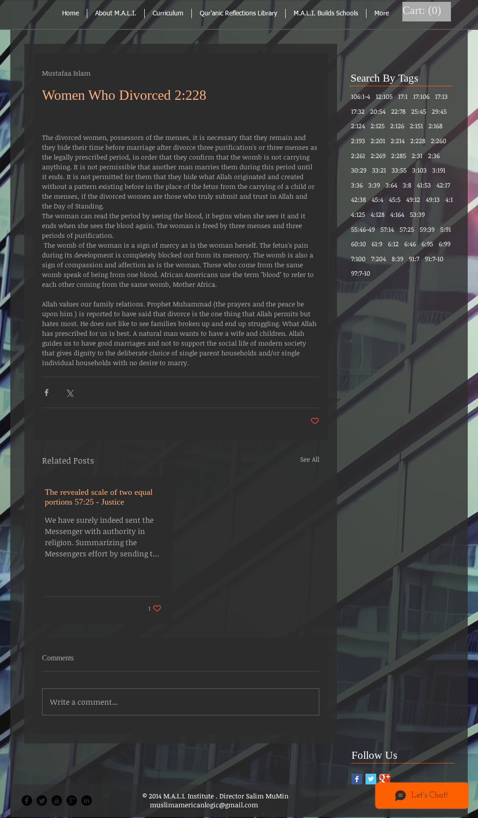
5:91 (445, 229)
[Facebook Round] (26, 800)
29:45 (439, 111)
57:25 (407, 229)
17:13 (441, 96)
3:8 (407, 184)
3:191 (438, 170)
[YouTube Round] (56, 800)
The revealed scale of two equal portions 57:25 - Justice (99, 496)
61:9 (377, 243)
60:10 (358, 243)
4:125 (358, 214)
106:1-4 (360, 96)
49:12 (413, 199)
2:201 (378, 140)
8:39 (397, 258)
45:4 (377, 199)
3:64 (391, 184)
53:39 (417, 214)
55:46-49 (363, 229)
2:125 (378, 125)
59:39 (427, 229)
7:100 (358, 258)
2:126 (397, 125)
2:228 (417, 140)
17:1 (403, 96)
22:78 (398, 111)
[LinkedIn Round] (86, 800)
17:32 (358, 111)
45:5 (395, 199)
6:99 (444, 243)
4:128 (378, 214)
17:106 (421, 96)
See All (309, 459)
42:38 (358, 199)
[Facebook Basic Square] (356, 779)
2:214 (398, 140)
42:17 (443, 184)
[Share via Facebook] (46, 392)
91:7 (414, 258)
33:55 (399, 170)
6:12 (393, 243)
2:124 (358, 125)
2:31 (417, 155)
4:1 (449, 199)
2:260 (438, 140)
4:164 (397, 214)
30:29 (358, 170)
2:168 (436, 125)
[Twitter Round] (41, 800)
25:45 (418, 111)
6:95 (427, 243)
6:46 (410, 243)
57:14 (387, 229)
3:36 (357, 184)
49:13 (433, 199)
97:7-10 (360, 273)
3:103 (419, 170)
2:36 (434, 155)
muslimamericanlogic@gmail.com (204, 804)
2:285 (398, 155)
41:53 (424, 184)
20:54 (378, 111)
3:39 (374, 184)
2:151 (416, 125)
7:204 (378, 258)
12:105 (384, 96)
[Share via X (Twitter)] (69, 392)
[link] (422, 10)
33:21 (379, 170)
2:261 (358, 155)
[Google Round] (71, 800)
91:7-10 (434, 258)
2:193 (358, 140)
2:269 (378, 155)
